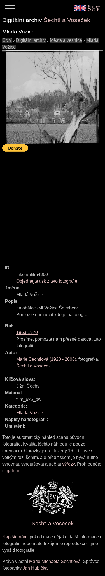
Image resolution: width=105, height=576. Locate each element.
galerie (13, 470)
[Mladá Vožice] (52, 97)
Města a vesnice (66, 40)
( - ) (46, 359)
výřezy (68, 464)
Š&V (7, 40)
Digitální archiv (31, 40)
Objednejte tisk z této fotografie (46, 281)
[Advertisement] (52, 206)
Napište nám (14, 536)
